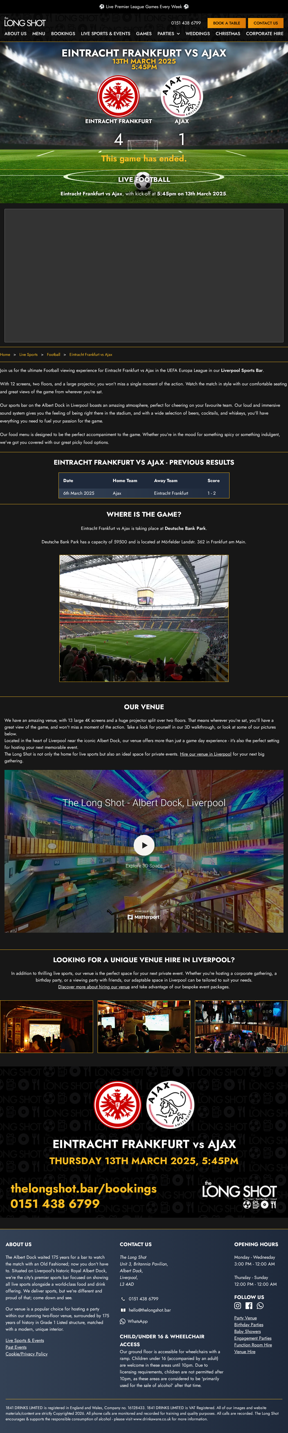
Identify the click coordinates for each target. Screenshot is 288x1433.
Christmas (228, 33)
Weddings (198, 33)
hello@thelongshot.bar (150, 1310)
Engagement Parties (252, 1338)
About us (15, 33)
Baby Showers (247, 1331)
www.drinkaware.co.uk (152, 1419)
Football (53, 354)
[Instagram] (237, 1305)
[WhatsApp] (260, 1305)
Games (144, 33)
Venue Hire (244, 1351)
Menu (38, 33)
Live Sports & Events (105, 33)
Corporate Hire (265, 33)
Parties (166, 33)
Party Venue (245, 1318)
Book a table (226, 23)
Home (5, 354)
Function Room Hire (253, 1345)
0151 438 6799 (186, 23)
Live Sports (28, 354)
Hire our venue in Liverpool (205, 754)
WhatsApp (138, 1321)
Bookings (63, 33)
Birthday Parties (248, 1324)
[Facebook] (249, 1305)
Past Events (16, 1347)
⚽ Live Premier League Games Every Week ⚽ (144, 6)
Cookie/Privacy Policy (27, 1354)
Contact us (266, 23)
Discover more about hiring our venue (94, 987)
